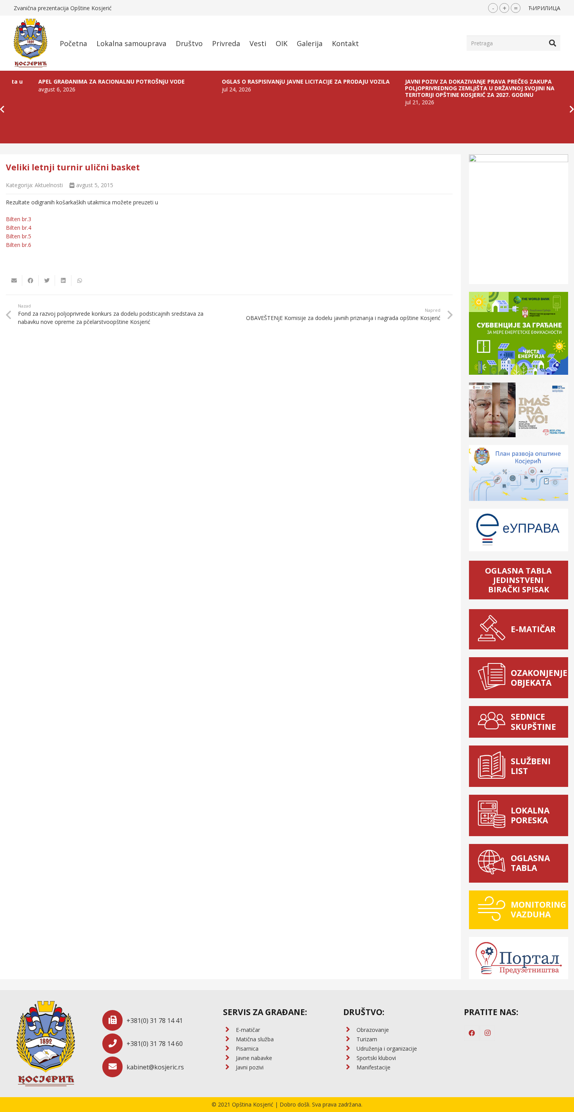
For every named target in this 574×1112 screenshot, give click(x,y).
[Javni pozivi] (229, 1067)
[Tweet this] (47, 280)
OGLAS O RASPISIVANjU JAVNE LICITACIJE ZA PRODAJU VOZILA (273, 81)
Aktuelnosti (49, 185)
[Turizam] (349, 1039)
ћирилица (544, 8)
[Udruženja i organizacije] (349, 1048)
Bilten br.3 (18, 219)
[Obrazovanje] (349, 1030)
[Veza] (30, 43)
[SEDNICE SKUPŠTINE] (494, 721)
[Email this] (14, 280)
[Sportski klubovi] (349, 1058)
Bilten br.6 (18, 245)
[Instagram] (487, 1033)
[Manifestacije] (349, 1067)
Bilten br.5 (18, 236)
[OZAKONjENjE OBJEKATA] (494, 677)
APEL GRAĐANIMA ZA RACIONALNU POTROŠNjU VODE (78, 81)
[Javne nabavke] (229, 1058)
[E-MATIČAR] (494, 629)
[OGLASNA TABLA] (494, 863)
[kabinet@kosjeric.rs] (114, 1067)
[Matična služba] (229, 1039)
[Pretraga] (552, 43)
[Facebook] (472, 1033)
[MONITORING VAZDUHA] (494, 909)
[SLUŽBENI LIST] (494, 766)
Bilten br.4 (18, 227)
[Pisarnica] (229, 1048)
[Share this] (30, 280)
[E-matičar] (229, 1030)
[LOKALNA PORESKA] (494, 815)
